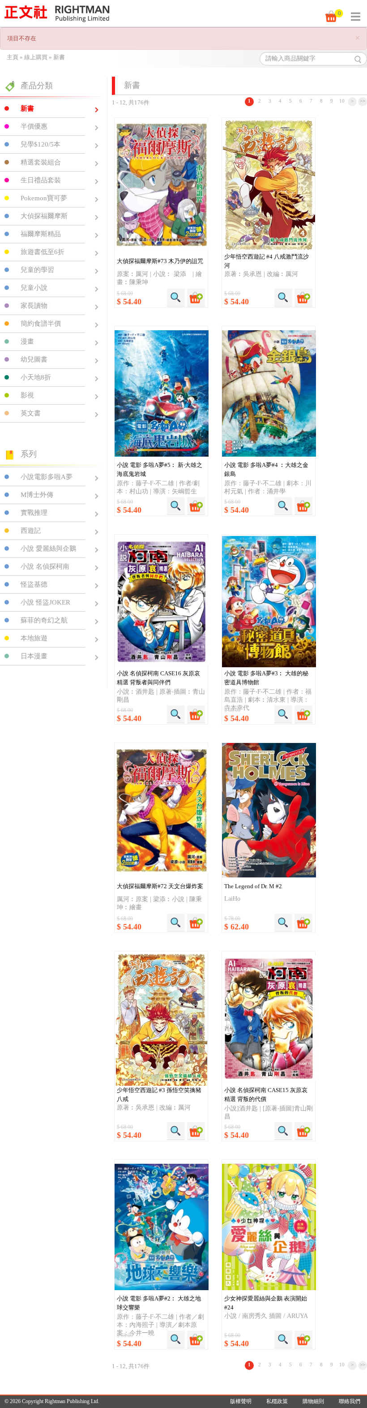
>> (362, 101)
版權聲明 (241, 1401)
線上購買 (35, 57)
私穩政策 (277, 1401)
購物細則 (313, 1401)
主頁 (12, 57)
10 (342, 101)
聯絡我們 (349, 1401)
